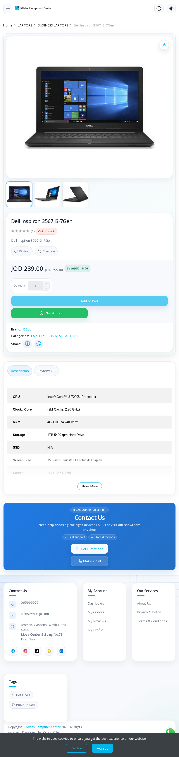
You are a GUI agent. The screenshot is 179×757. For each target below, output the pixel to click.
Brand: (16, 329)
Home (7, 25)
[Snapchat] (49, 651)
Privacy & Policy (149, 612)
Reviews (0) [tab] (46, 371)
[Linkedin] (61, 651)
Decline (76, 748)
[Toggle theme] (171, 8)
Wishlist (24, 251)
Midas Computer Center (43, 727)
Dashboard (96, 603)
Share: (16, 344)
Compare (49, 251)
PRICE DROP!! (25, 705)
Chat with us (53, 313)
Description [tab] (20, 371)
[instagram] (25, 651)
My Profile (95, 630)
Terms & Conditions (152, 621)
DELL (27, 329)
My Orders (96, 612)
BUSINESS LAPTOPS (53, 25)
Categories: (20, 336)
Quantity (19, 285)
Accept (102, 748)
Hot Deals (23, 695)
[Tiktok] (37, 651)
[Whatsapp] (38, 344)
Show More (89, 486)
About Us (144, 603)
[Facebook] (27, 344)
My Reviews (97, 621)
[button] (7, 8)
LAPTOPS (25, 25)
